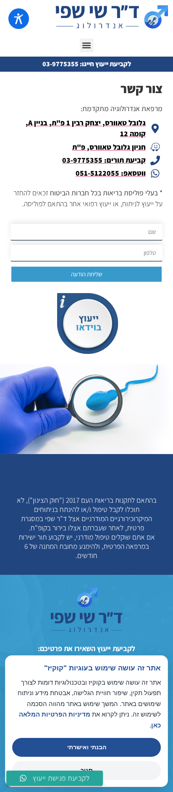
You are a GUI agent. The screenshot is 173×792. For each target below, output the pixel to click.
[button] (87, 45)
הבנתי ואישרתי (86, 747)
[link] (54, 778)
